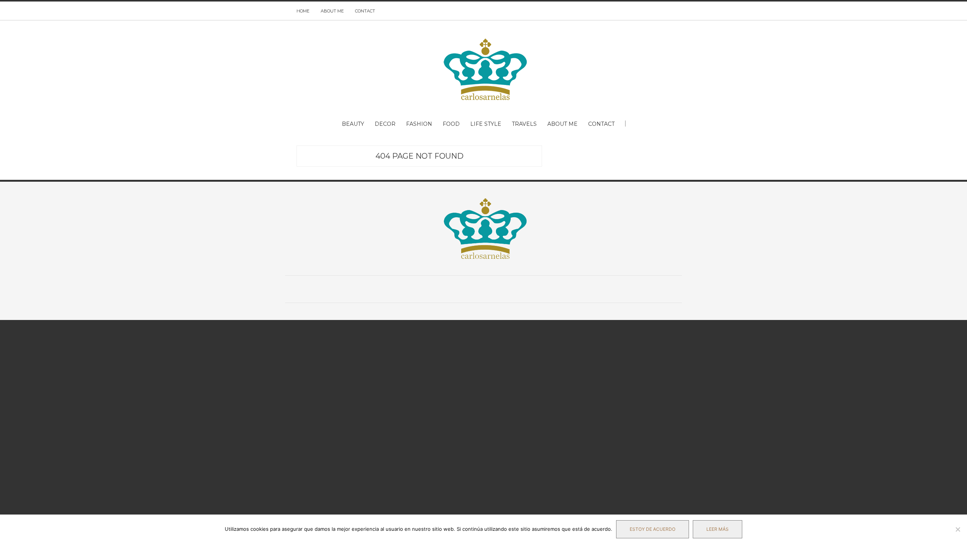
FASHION (419, 124)
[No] (957, 529)
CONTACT (365, 11)
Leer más (717, 529)
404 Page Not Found (419, 156)
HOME (303, 11)
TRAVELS (524, 124)
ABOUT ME (332, 11)
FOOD (451, 124)
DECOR (385, 124)
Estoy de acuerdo (652, 529)
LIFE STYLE (485, 124)
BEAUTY (353, 124)
